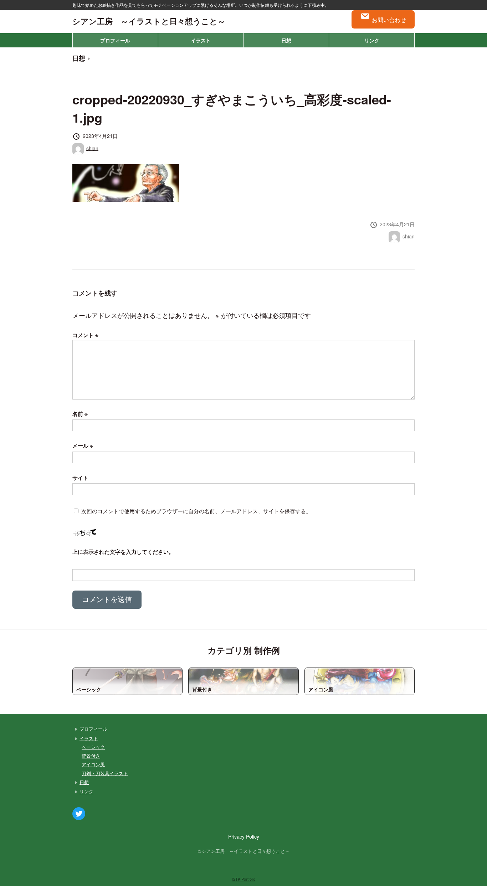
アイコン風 (93, 764)
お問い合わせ (389, 19)
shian (92, 147)
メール (82, 445)
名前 (80, 414)
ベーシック (93, 746)
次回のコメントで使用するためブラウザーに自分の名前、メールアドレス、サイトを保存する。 (196, 511)
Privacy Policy (243, 836)
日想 (286, 40)
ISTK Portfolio (243, 879)
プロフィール (115, 40)
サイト (80, 477)
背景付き (91, 755)
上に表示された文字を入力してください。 (123, 552)
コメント (85, 335)
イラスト (201, 40)
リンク (371, 40)
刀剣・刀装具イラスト (105, 773)
